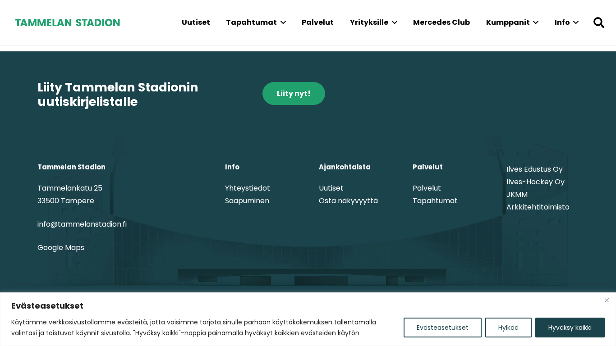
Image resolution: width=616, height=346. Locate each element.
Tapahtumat (435, 201)
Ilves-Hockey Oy (535, 182)
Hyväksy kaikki (570, 327)
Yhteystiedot (247, 188)
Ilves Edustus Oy (534, 169)
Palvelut (427, 188)
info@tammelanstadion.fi (82, 224)
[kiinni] (606, 300)
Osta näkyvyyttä (348, 201)
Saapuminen (247, 201)
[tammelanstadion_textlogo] (67, 22)
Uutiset (331, 188)
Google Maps (60, 247)
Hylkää (508, 327)
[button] (281, 22)
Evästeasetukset (443, 327)
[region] (308, 319)
